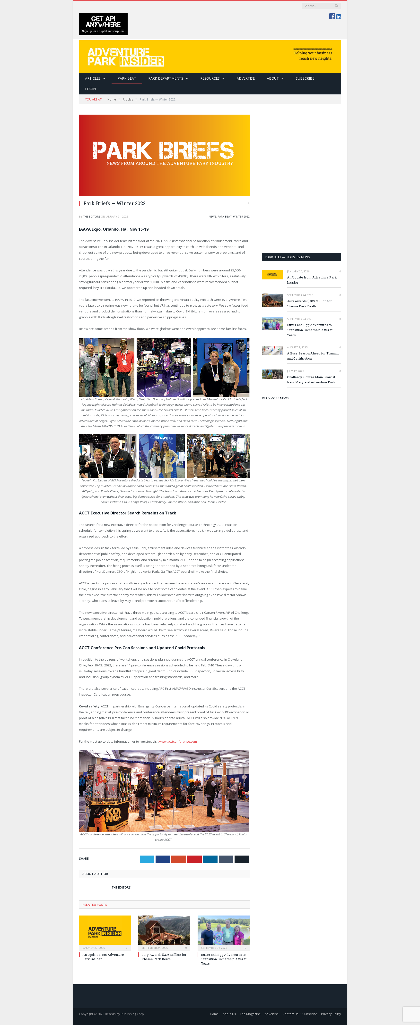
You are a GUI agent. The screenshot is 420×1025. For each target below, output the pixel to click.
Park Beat (127, 78)
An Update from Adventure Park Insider (312, 280)
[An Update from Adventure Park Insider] (105, 932)
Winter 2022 (241, 216)
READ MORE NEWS (275, 398)
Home (214, 1014)
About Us (229, 1014)
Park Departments (165, 78)
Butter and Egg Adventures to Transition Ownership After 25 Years (224, 959)
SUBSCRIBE (305, 78)
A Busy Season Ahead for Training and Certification (313, 356)
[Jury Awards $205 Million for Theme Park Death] (164, 932)
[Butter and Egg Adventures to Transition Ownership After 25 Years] (224, 932)
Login (90, 88)
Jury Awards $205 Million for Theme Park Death (164, 956)
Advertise (246, 78)
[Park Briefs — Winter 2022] (164, 155)
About (273, 78)
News (212, 216)
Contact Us (290, 1014)
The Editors (91, 216)
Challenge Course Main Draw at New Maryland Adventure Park (311, 379)
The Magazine (250, 1014)
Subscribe (309, 1014)
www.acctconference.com (178, 741)
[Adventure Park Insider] (210, 55)
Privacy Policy (331, 1014)
